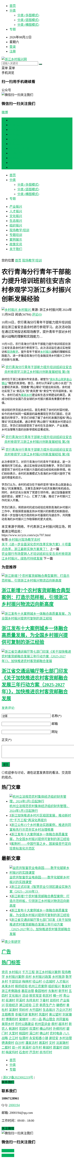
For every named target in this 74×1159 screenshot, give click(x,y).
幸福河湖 (21, 1014)
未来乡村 (8, 986)
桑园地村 (41, 991)
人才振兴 (15, 129)
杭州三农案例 (37, 986)
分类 (12, 10)
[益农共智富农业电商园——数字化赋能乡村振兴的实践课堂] (40, 870)
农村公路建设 (24, 1024)
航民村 (47, 995)
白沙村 (19, 1042)
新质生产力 (47, 1005)
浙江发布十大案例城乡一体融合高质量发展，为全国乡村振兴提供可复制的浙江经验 (35, 635)
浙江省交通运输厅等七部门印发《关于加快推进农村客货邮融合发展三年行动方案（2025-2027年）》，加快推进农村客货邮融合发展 (35, 684)
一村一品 (35, 1019)
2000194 (14, 1105)
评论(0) (37, 314)
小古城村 (49, 981)
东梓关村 (32, 1000)
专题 (12, 1069)
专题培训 (15, 153)
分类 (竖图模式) (28, 20)
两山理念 (49, 1019)
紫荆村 (33, 1014)
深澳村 (13, 1009)
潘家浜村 (31, 1042)
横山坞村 (45, 1028)
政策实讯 (15, 162)
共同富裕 (62, 1019)
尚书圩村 (45, 1052)
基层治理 (27, 991)
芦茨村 (34, 1052)
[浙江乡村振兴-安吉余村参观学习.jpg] (37, 454)
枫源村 (13, 1028)
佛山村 (44, 1033)
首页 (12, 5)
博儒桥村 (12, 1019)
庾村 (54, 1024)
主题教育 (8, 1014)
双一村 (16, 1047)
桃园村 (23, 1033)
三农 (35, 1005)
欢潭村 (34, 1028)
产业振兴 (15, 125)
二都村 (6, 1047)
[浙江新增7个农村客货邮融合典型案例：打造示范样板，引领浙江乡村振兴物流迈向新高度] (37, 578)
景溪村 (27, 1047)
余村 (37, 539)
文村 (52, 1042)
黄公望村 (55, 1014)
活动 (25, 995)
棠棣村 (23, 1019)
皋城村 (47, 1047)
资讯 (5, 972)
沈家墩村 (62, 1042)
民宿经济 (12, 1005)
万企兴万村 (64, 1009)
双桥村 (54, 1000)
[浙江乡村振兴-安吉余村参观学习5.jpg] (37, 441)
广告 (6, 951)
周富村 (57, 1047)
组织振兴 (15, 143)
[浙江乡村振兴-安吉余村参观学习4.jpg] (37, 371)
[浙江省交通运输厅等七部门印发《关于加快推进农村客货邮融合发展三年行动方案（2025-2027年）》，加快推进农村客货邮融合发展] (37, 656)
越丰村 (63, 1024)
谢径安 (53, 1038)
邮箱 (55, 723)
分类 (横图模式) (28, 24)
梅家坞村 (12, 1052)
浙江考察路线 (11, 991)
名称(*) (56, 716)
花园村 (23, 1028)
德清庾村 (8, 1042)
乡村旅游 (58, 976)
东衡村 (53, 991)
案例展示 (15, 158)
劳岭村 (23, 1009)
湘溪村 (43, 1042)
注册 (12, 51)
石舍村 (23, 1052)
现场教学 (12, 351)
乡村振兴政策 (41, 976)
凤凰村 (43, 1014)
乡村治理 (65, 1038)
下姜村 (44, 1000)
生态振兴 (15, 139)
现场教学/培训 (19, 148)
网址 (55, 731)
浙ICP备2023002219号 (18, 1077)
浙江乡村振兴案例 (48, 972)
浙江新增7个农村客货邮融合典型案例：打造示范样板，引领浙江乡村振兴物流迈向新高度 (36, 597)
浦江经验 (25, 1005)
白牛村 (37, 1047)
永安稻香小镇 (38, 1038)
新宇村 (63, 991)
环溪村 (20, 1000)
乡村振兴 (24, 309)
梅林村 (27, 981)
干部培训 (15, 981)
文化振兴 (15, 134)
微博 (5, 112)
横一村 (57, 995)
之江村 (13, 1038)
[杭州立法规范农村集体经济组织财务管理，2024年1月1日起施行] (40, 798)
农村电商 (56, 1033)
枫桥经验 (21, 986)
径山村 (37, 981)
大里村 (13, 1033)
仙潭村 (23, 1038)
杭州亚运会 (43, 1024)
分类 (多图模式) (28, 15)
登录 (12, 46)
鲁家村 (66, 986)
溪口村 (34, 1033)
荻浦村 (10, 1000)
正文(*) (6, 739)
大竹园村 (35, 1009)
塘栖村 (61, 1005)
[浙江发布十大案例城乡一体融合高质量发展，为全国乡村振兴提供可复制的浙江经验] (37, 615)
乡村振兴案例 (15, 976)
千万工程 (28, 972)
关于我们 (15, 167)
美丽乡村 (26, 395)
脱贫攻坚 (35, 995)
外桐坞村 (59, 1028)
